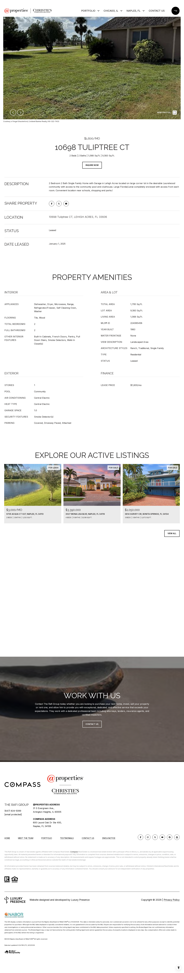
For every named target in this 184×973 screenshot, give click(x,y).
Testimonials (67, 838)
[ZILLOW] (177, 837)
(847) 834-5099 (12, 810)
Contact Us (88, 838)
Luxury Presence (80, 899)
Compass (74, 852)
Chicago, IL (111, 10)
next (20, 112)
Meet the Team (25, 838)
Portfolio (88, 10)
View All (172, 533)
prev (13, 112)
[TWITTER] (155, 837)
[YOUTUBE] (162, 837)
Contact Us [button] (92, 724)
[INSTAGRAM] (147, 837)
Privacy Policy (172, 899)
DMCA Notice (108, 838)
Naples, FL (133, 10)
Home (7, 838)
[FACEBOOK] (140, 837)
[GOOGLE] (169, 837)
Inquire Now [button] (92, 165)
